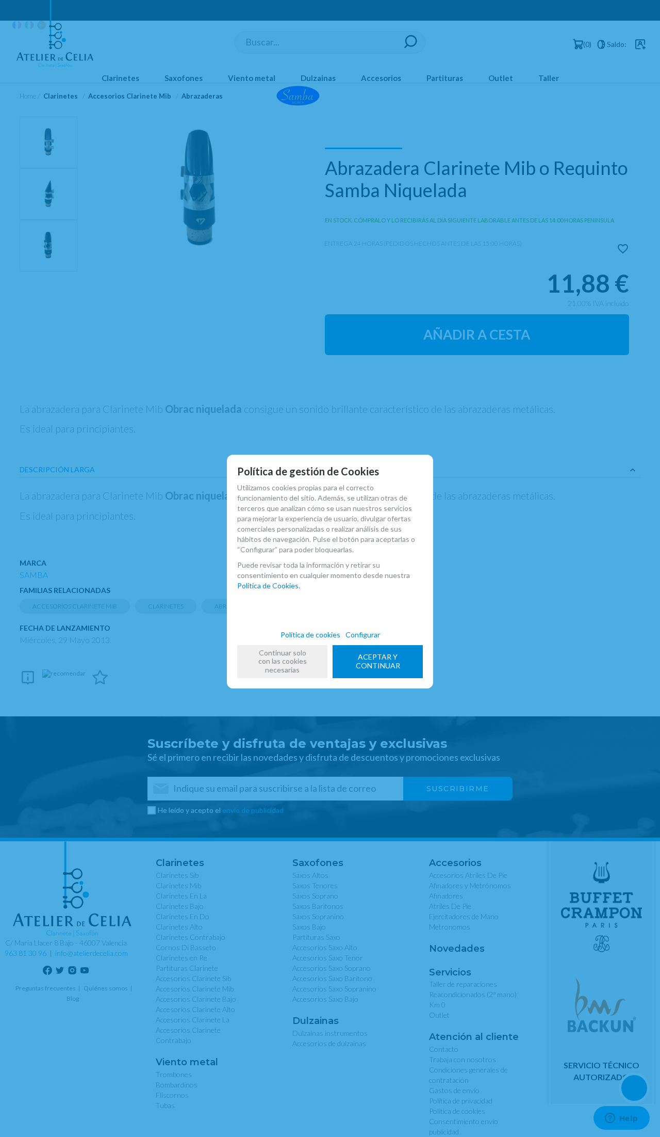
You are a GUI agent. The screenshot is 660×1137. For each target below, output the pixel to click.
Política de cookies (310, 634)
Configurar (362, 634)
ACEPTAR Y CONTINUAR (378, 661)
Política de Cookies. (268, 585)
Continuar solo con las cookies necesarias (282, 661)
